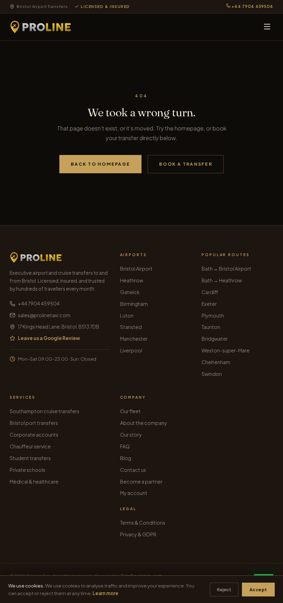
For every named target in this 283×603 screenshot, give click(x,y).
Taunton (211, 327)
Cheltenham (216, 362)
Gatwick (130, 292)
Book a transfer (185, 164)
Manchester (134, 338)
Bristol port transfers (34, 423)
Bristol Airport (136, 268)
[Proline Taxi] (40, 27)
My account (133, 493)
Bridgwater (215, 338)
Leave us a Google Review (49, 338)
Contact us (133, 470)
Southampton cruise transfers (44, 411)
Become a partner (141, 481)
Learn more (105, 593)
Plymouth (213, 315)
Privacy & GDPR (138, 534)
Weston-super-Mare (226, 350)
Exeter (209, 304)
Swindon (212, 374)
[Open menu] (267, 27)
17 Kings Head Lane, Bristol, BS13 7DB (58, 327)
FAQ (125, 446)
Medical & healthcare (34, 481)
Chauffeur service (30, 446)
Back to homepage (100, 164)
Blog (125, 458)
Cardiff (210, 292)
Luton (127, 315)
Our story (131, 434)
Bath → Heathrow (222, 280)
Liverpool (131, 350)
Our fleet (130, 411)
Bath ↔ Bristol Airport (226, 268)
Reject (224, 589)
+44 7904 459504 (252, 6)
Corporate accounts (34, 434)
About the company (143, 423)
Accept (258, 589)
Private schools (27, 470)
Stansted (131, 327)
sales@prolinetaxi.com (44, 315)
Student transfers (30, 458)
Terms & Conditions (142, 522)
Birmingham (134, 304)
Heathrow (131, 280)
